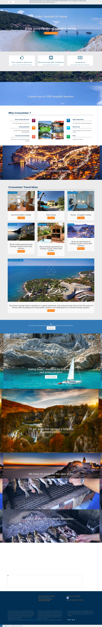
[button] (1, 626)
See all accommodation (51, 33)
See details (21, 218)
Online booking (51, 377)
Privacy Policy (30, 620)
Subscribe (51, 328)
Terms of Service (38, 620)
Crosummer (23, 2)
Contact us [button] (7, 625)
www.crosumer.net (46, 597)
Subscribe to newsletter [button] (18, 625)
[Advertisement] (51, 556)
